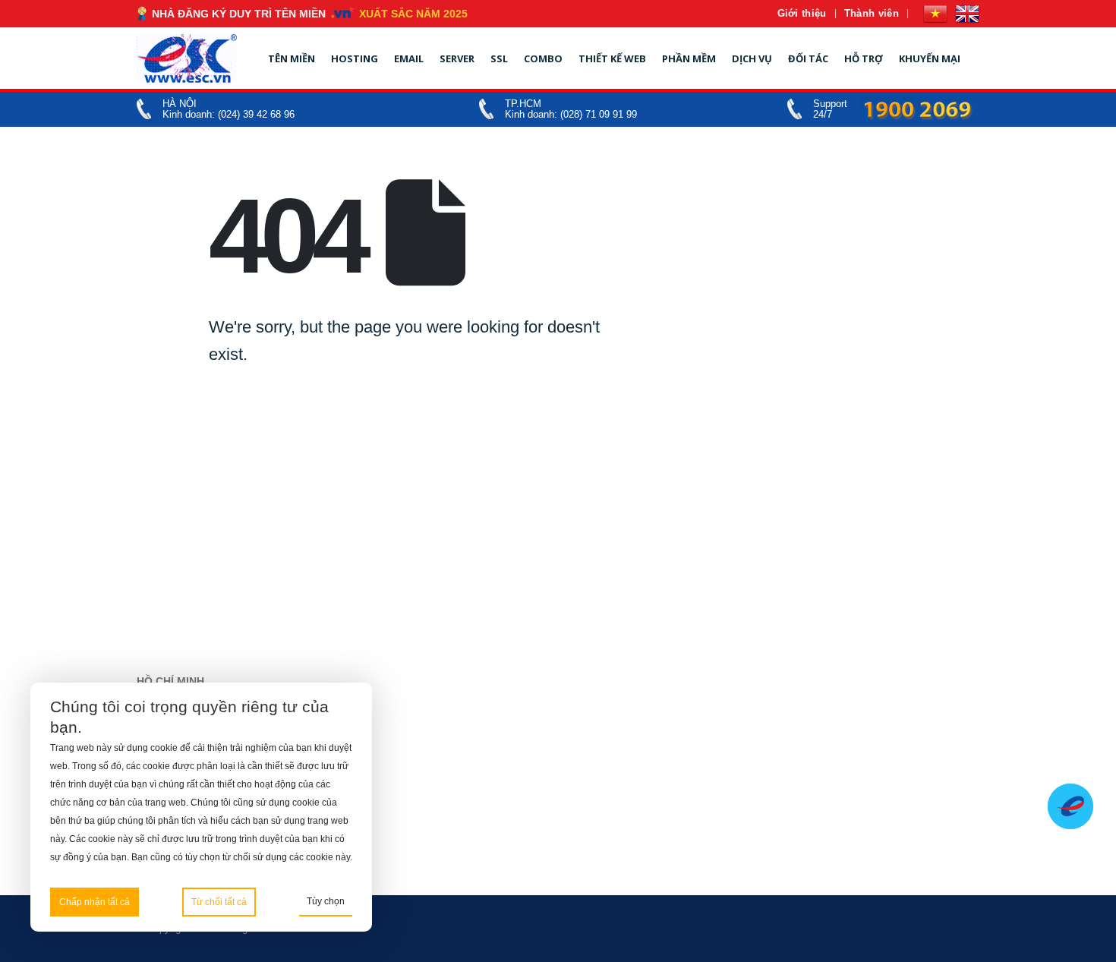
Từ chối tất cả (219, 902)
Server (457, 58)
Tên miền (291, 58)
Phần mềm (689, 58)
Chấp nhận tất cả (94, 902)
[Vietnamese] (935, 14)
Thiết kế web (612, 58)
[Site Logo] (187, 58)
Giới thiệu (802, 13)
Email (409, 58)
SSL (499, 58)
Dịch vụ (752, 58)
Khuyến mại (929, 58)
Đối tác (808, 58)
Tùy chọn (326, 901)
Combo (543, 58)
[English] (967, 14)
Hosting (354, 58)
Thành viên (871, 13)
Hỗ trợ (863, 58)
